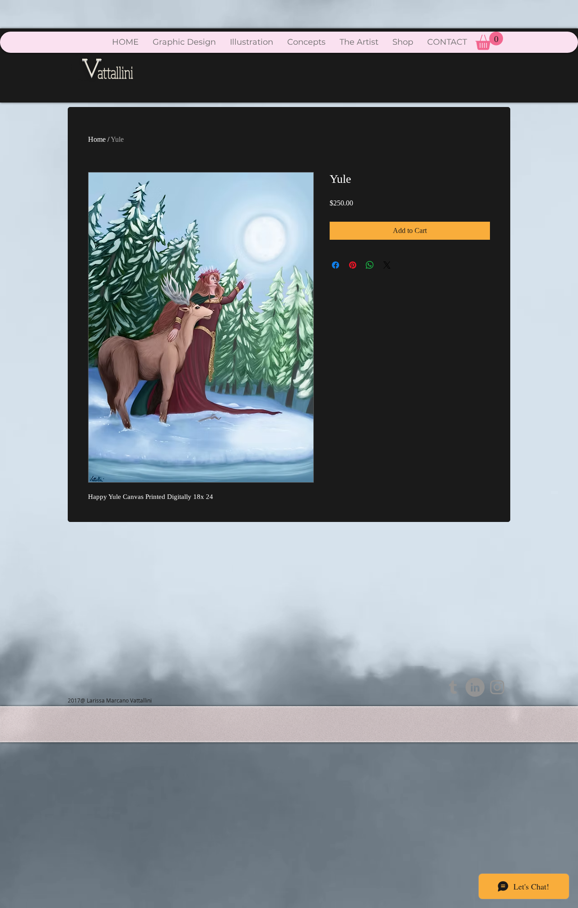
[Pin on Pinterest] (352, 265)
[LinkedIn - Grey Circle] (475, 687)
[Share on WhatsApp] (369, 265)
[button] (489, 41)
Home (97, 139)
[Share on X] (387, 265)
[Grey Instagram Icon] (497, 687)
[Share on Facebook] (335, 265)
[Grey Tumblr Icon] (452, 687)
